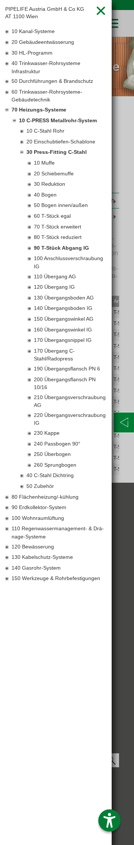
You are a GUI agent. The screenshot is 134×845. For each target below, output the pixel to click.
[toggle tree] (55, 31)
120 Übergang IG (54, 287)
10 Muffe (44, 163)
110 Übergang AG (55, 276)
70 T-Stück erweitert (57, 227)
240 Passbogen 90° (57, 444)
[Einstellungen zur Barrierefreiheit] (109, 820)
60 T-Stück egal (52, 216)
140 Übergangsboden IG (63, 308)
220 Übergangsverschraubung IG (70, 419)
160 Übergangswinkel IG (63, 330)
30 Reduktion (49, 184)
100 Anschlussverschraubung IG (68, 262)
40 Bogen (45, 195)
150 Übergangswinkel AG (63, 319)
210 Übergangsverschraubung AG (70, 401)
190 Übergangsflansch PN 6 (67, 369)
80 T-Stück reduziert (58, 237)
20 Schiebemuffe (54, 174)
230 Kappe (47, 433)
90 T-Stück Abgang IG (61, 248)
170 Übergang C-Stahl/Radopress (54, 355)
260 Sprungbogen (55, 465)
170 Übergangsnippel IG (63, 340)
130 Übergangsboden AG (64, 298)
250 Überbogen (52, 454)
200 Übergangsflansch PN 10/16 (65, 383)
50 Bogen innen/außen (61, 205)
